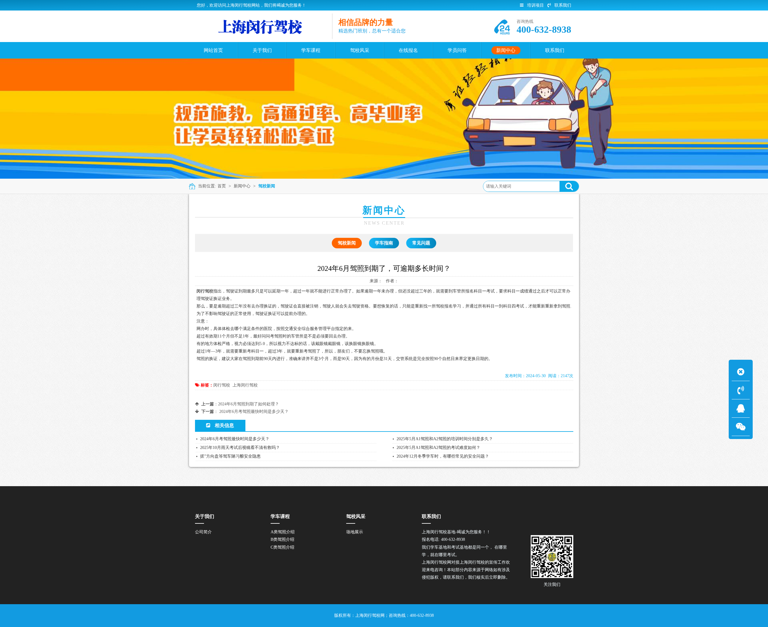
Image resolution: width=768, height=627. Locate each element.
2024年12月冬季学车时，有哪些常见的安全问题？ (443, 456)
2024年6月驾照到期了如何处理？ (248, 404)
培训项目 (535, 5)
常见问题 (421, 243)
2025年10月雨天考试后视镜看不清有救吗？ (240, 447)
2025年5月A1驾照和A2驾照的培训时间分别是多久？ (445, 439)
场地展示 (354, 532)
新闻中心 (242, 186)
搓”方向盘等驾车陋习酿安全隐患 (230, 456)
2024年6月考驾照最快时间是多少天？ (254, 411)
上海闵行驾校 (245, 385)
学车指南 (384, 243)
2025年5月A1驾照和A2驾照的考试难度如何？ (438, 447)
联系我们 (562, 5)
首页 (222, 186)
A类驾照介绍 (283, 532)
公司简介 (203, 532)
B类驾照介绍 (282, 539)
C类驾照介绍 (282, 547)
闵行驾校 (221, 385)
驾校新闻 (266, 186)
